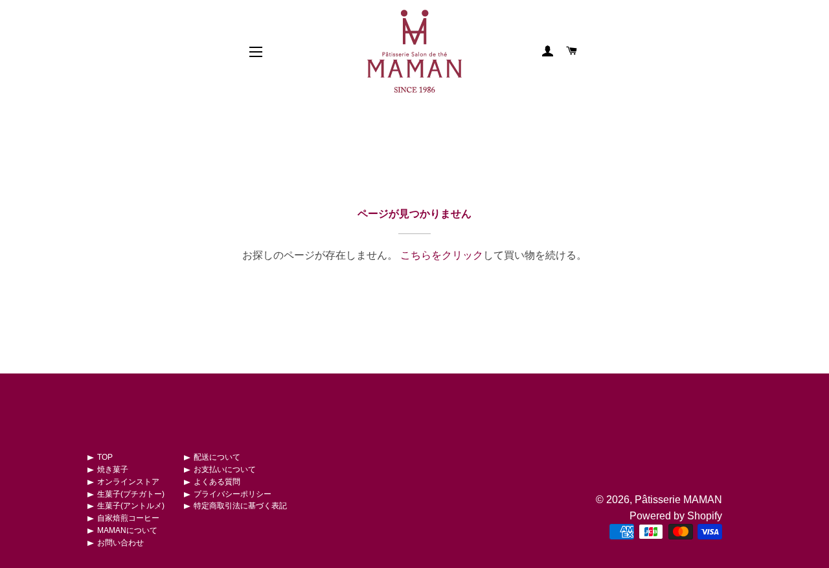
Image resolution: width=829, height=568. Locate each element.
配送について (217, 457)
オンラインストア (128, 481)
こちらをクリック (441, 255)
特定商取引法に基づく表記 (240, 505)
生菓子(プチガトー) (131, 494)
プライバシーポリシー (232, 494)
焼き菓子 (112, 469)
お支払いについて (225, 469)
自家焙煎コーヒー (128, 518)
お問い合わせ (120, 542)
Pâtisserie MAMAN (678, 499)
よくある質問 (217, 481)
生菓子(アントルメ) (131, 505)
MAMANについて (127, 530)
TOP (105, 457)
